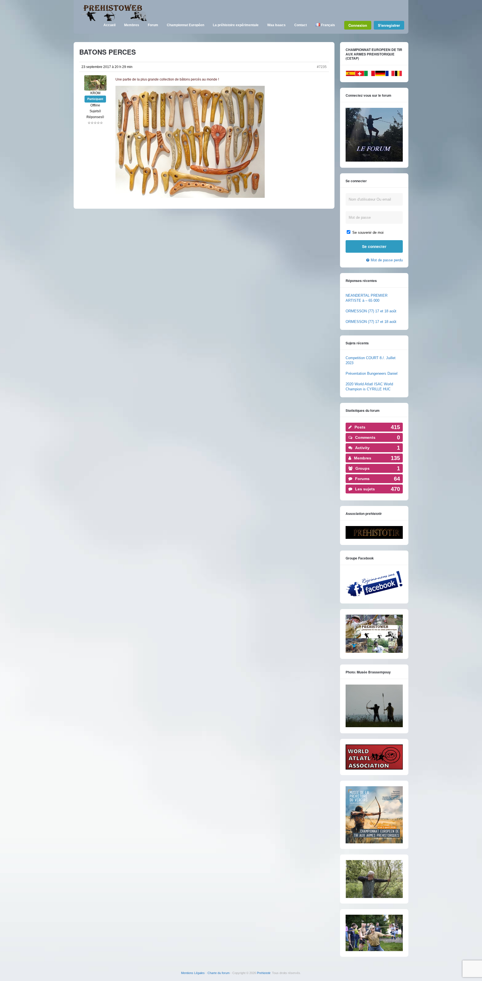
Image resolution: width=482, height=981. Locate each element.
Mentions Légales (193, 973)
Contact (300, 25)
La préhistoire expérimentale (236, 25)
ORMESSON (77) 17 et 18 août (371, 311)
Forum (153, 25)
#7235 (322, 67)
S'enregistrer (389, 25)
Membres (131, 25)
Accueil (109, 25)
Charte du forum (219, 973)
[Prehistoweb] (113, 20)
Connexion (357, 25)
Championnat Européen (185, 25)
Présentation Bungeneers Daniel (371, 373)
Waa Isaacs (276, 25)
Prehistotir (263, 973)
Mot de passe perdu (387, 260)
